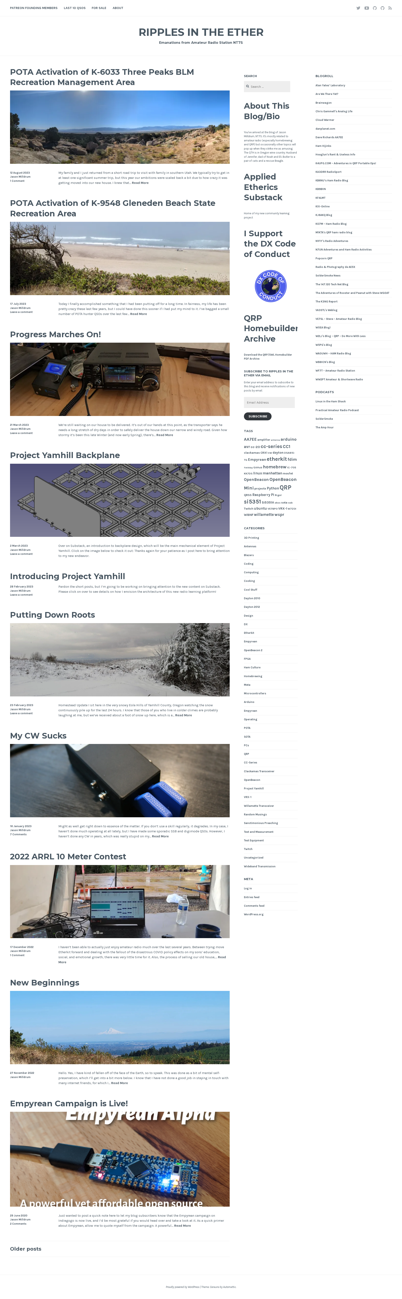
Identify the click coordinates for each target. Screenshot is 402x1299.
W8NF (248, 515)
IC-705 (291, 467)
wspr (279, 514)
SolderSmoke (324, 418)
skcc (278, 502)
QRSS (248, 495)
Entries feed (251, 897)
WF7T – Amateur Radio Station (335, 370)
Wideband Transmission (260, 866)
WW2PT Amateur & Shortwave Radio (339, 379)
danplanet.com (325, 128)
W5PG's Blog (324, 344)
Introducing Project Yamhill (67, 576)
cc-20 (255, 447)
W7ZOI (292, 508)
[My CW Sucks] (120, 816)
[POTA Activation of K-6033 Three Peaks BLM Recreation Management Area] (120, 163)
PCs (246, 745)
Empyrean (257, 459)
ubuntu (260, 508)
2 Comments (18, 1223)
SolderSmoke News (328, 275)
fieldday (248, 467)
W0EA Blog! (323, 327)
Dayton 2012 (252, 606)
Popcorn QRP (324, 258)
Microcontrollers (255, 693)
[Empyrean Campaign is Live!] (120, 1205)
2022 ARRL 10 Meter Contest (68, 856)
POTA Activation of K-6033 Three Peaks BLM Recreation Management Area (102, 77)
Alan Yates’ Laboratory (330, 85)
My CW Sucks (38, 736)
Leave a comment (21, 312)
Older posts (25, 1249)
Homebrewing (253, 676)
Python (273, 488)
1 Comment (17, 180)
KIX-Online (323, 206)
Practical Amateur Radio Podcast (337, 410)
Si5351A (268, 502)
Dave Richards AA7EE (329, 137)
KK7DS (248, 473)
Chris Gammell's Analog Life (334, 111)
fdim (292, 459)
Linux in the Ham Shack (331, 401)
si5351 (252, 501)
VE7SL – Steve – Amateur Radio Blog (339, 318)
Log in (248, 888)
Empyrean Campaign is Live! (69, 1103)
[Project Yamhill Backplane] (120, 536)
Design (248, 615)
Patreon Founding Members (34, 8)
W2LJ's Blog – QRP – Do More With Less (341, 336)
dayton (278, 453)
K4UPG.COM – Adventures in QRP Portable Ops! (346, 163)
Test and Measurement (258, 831)
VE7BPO (273, 508)
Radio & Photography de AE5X (335, 267)
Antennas (250, 546)
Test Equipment (254, 840)
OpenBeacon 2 (253, 650)
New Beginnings (44, 983)
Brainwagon (324, 102)
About (118, 8)
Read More (140, 183)
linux (257, 473)
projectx (260, 488)
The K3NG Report (327, 301)
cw (270, 453)
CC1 (286, 446)
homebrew (274, 467)
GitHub (257, 467)
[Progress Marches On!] (120, 415)
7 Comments (18, 834)
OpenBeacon (256, 479)
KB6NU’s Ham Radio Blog (332, 180)
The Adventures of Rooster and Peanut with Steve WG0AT (352, 292)
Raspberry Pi (263, 495)
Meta (247, 684)
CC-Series (250, 762)
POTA (247, 728)
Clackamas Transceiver (259, 771)
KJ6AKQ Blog (324, 215)
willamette (264, 514)
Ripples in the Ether (201, 32)
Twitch (248, 508)
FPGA (247, 658)
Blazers (249, 555)
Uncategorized (253, 857)
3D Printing (251, 537)
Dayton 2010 (252, 598)
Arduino (249, 702)
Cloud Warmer (325, 119)
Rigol (278, 495)
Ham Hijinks (323, 145)
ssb (290, 502)
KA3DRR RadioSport (328, 171)
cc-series (271, 446)
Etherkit (249, 632)
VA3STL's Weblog (327, 310)
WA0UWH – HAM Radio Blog (333, 353)
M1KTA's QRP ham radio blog (334, 232)
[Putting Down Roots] (120, 695)
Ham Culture (252, 667)
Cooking (249, 580)
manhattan (272, 473)
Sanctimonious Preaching (261, 823)
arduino (288, 439)
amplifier (263, 440)
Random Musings (255, 814)
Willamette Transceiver (259, 805)
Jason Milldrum (20, 176)
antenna (275, 440)
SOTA (247, 736)
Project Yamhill (254, 788)
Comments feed (254, 905)
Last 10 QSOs (75, 8)
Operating (250, 719)
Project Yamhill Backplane (65, 455)
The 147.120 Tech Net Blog (332, 284)
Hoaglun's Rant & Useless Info (335, 154)
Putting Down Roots (52, 615)
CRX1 (263, 453)
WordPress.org (254, 914)
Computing (251, 572)
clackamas (252, 453)
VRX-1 (282, 508)
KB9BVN (321, 189)
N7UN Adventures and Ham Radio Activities (344, 249)
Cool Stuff (250, 589)
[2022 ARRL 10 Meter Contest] (120, 937)
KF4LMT (320, 197)
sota (284, 502)
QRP (285, 487)
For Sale (99, 8)
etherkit (277, 459)
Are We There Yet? (327, 94)
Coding (249, 563)
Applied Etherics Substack (263, 187)
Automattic (229, 1287)
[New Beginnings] (120, 1063)
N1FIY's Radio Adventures (332, 241)
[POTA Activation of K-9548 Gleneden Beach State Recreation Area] (120, 294)
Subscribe (258, 416)
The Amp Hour (325, 427)
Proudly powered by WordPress (182, 1287)
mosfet (288, 473)
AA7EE (250, 439)
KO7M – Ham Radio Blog (331, 223)
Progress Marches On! (55, 334)
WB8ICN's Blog (325, 362)
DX (246, 624)
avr (247, 446)
